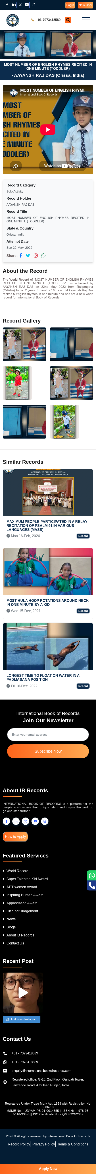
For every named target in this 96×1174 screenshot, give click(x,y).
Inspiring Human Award (25, 895)
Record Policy (19, 1144)
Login (70, 5)
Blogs (11, 927)
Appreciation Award (22, 903)
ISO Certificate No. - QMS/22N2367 (58, 1114)
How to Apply (15, 837)
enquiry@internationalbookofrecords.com (41, 1071)
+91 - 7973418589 (25, 1053)
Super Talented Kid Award (27, 879)
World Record (17, 871)
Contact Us (15, 943)
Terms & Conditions (72, 1144)
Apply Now (48, 1169)
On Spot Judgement (22, 911)
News (11, 919)
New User (85, 5)
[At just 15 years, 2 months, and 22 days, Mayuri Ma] (23, 993)
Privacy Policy (43, 1144)
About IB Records (20, 935)
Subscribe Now (48, 751)
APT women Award (21, 887)
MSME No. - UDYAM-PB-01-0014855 (32, 1110)
